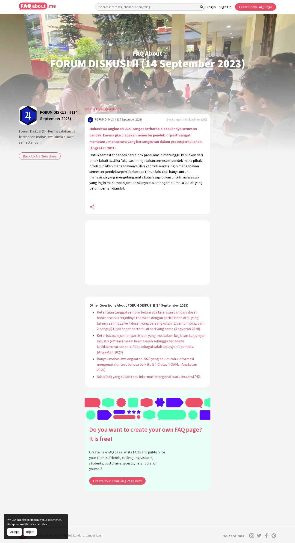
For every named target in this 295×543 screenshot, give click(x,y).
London (78, 535)
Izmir (99, 535)
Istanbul (90, 535)
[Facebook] (266, 535)
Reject (30, 532)
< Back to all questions (103, 109)
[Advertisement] (147, 252)
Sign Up (225, 7)
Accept (14, 532)
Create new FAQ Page (255, 7)
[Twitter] (259, 535)
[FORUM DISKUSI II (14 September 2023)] (28, 115)
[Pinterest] (273, 535)
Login (211, 7)
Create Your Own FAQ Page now (117, 481)
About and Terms (233, 536)
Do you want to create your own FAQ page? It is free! (145, 434)
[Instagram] (251, 535)
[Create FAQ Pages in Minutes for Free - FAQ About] (37, 6)
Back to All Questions (40, 156)
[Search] (202, 7)
